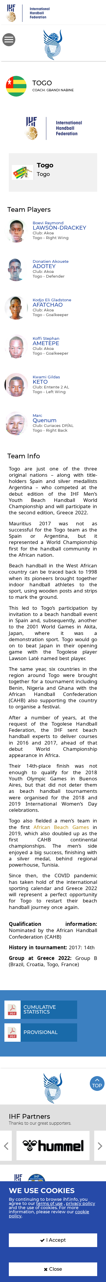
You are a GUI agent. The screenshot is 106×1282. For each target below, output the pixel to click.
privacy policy (80, 1203)
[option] (54, 1145)
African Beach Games (61, 827)
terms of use (49, 1203)
